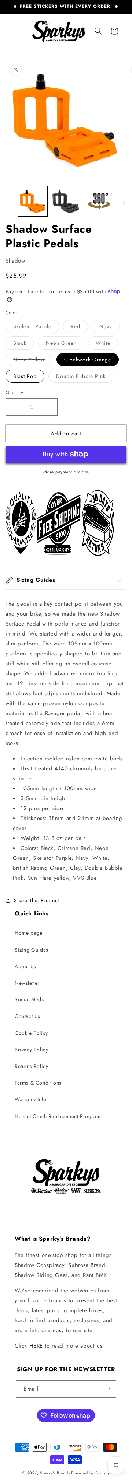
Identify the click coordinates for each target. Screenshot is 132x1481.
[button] (15, 31)
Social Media (30, 999)
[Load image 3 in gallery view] (99, 201)
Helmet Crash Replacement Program (57, 1116)
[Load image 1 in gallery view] (32, 201)
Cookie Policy (31, 1033)
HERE (36, 1346)
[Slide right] (124, 203)
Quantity (14, 392)
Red (79, 327)
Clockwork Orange (87, 359)
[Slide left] (8, 203)
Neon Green (65, 344)
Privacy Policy (31, 1049)
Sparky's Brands (55, 1473)
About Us (25, 966)
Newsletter (27, 983)
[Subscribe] (108, 1389)
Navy (109, 327)
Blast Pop (25, 376)
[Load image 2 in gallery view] (65, 201)
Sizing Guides (31, 949)
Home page (28, 932)
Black (23, 344)
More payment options (66, 472)
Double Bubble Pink (84, 377)
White (107, 344)
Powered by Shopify (90, 1473)
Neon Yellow (32, 361)
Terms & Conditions (38, 1082)
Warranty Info (31, 1099)
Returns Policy (31, 1066)
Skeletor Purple (36, 327)
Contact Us (27, 1016)
